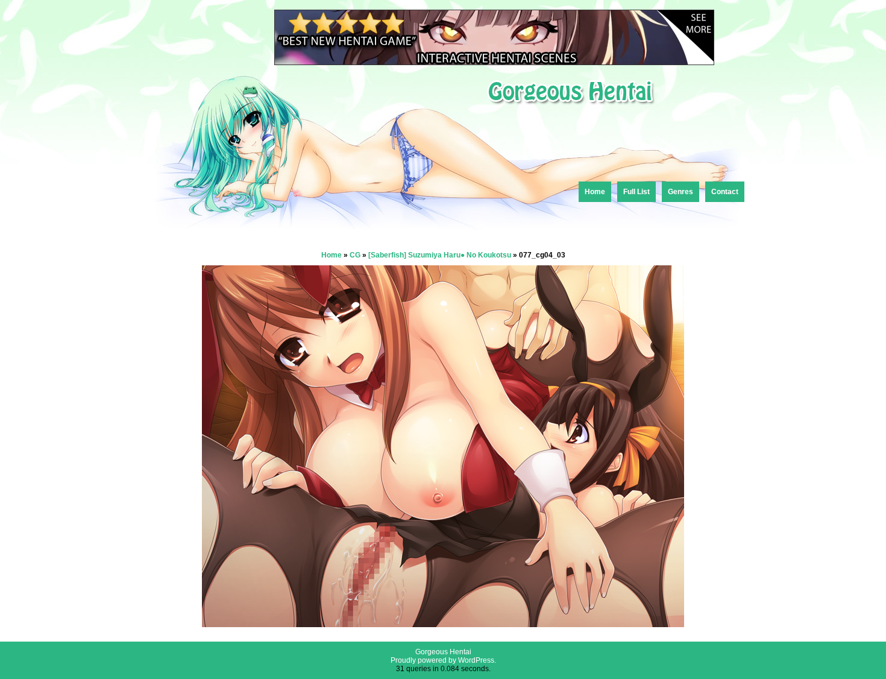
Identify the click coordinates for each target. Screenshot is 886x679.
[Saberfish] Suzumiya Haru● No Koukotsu (439, 255)
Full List (636, 192)
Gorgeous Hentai (443, 652)
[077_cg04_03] (443, 624)
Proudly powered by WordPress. (443, 660)
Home (595, 192)
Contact (724, 192)
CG (355, 255)
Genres (680, 192)
